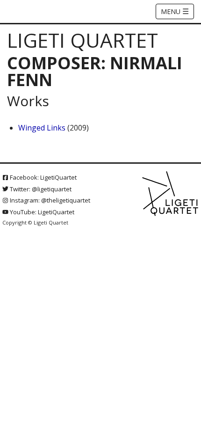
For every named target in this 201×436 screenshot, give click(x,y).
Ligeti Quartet (82, 40)
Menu (175, 11)
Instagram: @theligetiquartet (49, 200)
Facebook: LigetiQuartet (42, 177)
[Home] (171, 194)
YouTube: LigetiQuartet (41, 212)
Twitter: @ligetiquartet (40, 189)
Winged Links (41, 128)
